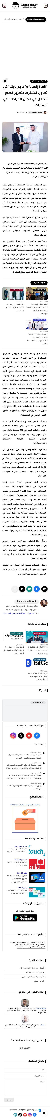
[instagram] (13, 735)
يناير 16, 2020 (22, 888)
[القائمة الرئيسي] (46, 6)
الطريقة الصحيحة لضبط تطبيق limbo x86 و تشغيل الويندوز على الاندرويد (17, 879)
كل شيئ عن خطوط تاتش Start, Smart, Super (16, 892)
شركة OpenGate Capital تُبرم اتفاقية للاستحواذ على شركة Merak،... (13, 651)
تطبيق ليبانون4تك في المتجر (33, 977)
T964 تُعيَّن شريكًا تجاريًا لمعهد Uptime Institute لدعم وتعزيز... (38, 651)
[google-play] (15, 1115)
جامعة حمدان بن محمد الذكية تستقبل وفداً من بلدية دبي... (14, 308)
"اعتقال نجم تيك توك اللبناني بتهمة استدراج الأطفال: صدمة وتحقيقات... (14, 19)
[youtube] (29, 735)
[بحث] (4, 6)
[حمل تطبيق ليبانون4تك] (25, 923)
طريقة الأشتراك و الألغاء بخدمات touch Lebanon (17, 850)
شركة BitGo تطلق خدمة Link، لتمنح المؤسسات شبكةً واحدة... (38, 677)
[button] (37, 589)
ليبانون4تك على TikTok (35, 972)
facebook (7, 613)
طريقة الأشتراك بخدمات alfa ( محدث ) (17, 864)
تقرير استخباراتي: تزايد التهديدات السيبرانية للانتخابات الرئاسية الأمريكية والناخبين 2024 (23, 767)
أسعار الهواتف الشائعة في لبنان (32, 968)
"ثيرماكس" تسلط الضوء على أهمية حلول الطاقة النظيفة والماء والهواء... (24, 756)
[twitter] (21, 735)
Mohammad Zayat (35, 112)
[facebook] (37, 735)
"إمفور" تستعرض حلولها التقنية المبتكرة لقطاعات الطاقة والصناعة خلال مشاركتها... (23, 777)
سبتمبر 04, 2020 (20, 846)
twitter (22, 613)
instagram (29, 613)
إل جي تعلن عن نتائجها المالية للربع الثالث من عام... (24, 787)
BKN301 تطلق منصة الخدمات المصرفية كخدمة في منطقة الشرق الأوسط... (37, 309)
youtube (15, 613)
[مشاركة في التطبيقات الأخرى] (15, 589)
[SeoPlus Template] (39, 1110)
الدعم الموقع (39, 981)
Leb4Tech (13, 1110)
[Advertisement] (25, 53)
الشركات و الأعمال (39, 81)
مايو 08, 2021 (22, 873)
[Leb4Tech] (25, 6)
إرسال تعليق (38, 703)
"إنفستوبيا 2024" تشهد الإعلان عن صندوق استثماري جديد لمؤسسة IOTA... (37, 339)
